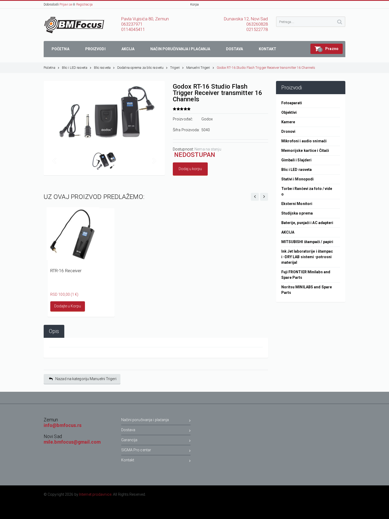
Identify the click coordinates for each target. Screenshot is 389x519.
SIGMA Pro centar (136, 450)
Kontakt (127, 460)
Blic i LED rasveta (74, 68)
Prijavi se (66, 4)
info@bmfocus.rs (63, 425)
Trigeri (175, 68)
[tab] (54, 331)
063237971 (132, 24)
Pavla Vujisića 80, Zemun (145, 18)
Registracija (84, 4)
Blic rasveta (102, 68)
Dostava (128, 430)
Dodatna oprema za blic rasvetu (140, 68)
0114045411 (133, 29)
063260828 (257, 24)
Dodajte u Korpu (67, 306)
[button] (326, 49)
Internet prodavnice (95, 494)
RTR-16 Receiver (66, 270)
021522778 (257, 29)
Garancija (129, 440)
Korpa (194, 4)
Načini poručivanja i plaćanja (145, 420)
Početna (49, 68)
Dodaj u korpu (190, 169)
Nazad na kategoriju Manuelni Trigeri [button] (85, 379)
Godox (207, 119)
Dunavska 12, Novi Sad (246, 18)
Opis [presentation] (54, 331)
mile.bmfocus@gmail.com (72, 442)
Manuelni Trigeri (198, 68)
